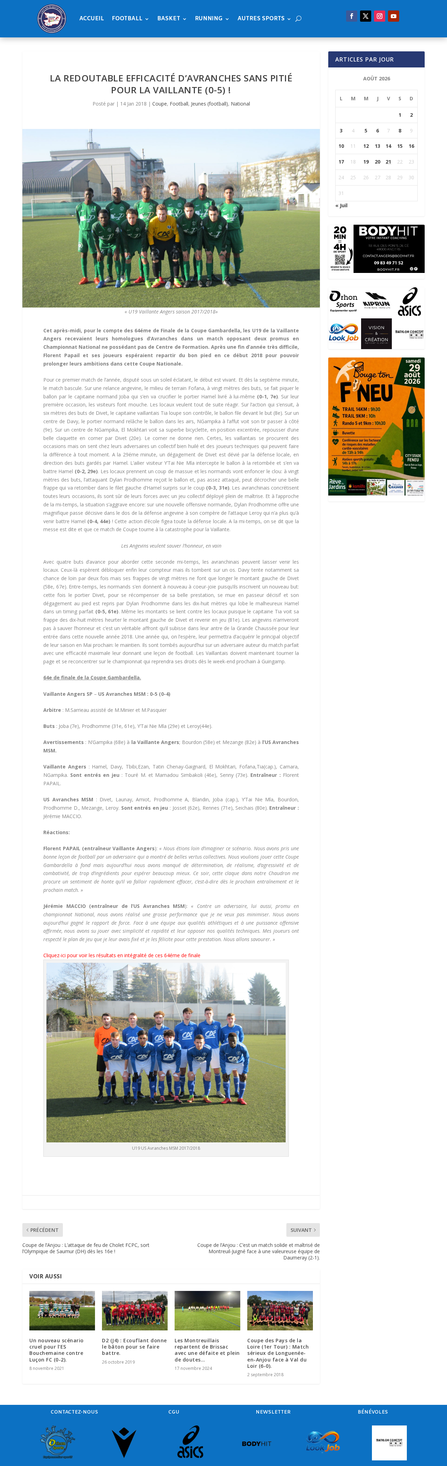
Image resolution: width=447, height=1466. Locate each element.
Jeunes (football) (209, 103)
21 (388, 161)
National (240, 103)
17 (341, 161)
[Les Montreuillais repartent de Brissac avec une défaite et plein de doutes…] (207, 1310)
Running (209, 18)
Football (127, 18)
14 (388, 146)
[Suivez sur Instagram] (379, 16)
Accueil (91, 18)
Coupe (159, 103)
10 (341, 146)
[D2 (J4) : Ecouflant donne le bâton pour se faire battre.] (135, 1310)
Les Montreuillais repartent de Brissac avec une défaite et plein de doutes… (207, 1350)
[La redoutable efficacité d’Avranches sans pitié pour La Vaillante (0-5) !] (171, 218)
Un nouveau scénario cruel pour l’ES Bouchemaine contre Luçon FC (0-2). (56, 1350)
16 (411, 146)
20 (377, 161)
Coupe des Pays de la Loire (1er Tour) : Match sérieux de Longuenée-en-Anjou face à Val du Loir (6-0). (278, 1353)
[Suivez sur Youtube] (393, 16)
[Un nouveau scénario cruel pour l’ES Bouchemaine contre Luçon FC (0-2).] (62, 1310)
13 (377, 146)
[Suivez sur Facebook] (351, 16)
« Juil (341, 205)
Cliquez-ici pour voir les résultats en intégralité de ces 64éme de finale (121, 955)
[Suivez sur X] (365, 16)
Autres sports (261, 18)
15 (400, 146)
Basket (168, 18)
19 (366, 161)
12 (366, 146)
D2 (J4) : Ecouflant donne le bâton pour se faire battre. (134, 1346)
